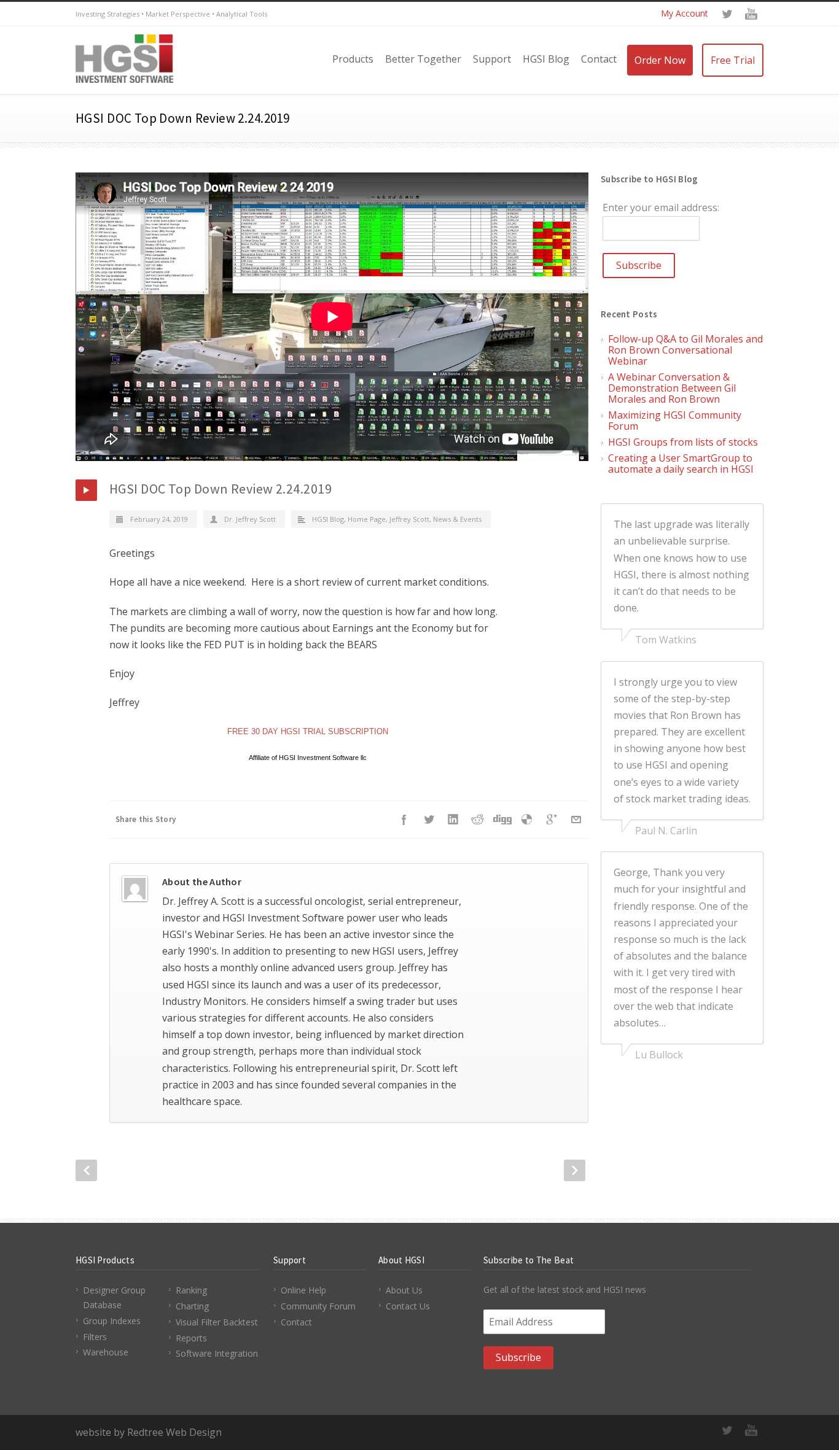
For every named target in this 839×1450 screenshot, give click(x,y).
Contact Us (408, 1306)
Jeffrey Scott (409, 519)
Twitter (726, 14)
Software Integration (217, 1353)
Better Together (423, 59)
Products (352, 59)
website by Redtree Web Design (149, 1432)
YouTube (751, 14)
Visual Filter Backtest (217, 1322)
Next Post (574, 1170)
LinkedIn (453, 819)
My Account (684, 13)
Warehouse (105, 1352)
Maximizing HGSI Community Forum (674, 420)
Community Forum (318, 1306)
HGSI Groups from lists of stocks (683, 442)
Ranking (191, 1290)
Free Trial (733, 60)
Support (492, 59)
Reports (191, 1338)
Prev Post (86, 1170)
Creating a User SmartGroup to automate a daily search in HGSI (681, 463)
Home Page (367, 519)
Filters (95, 1337)
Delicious (527, 819)
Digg (502, 819)
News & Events (457, 519)
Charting (192, 1306)
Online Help (303, 1290)
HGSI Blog (546, 59)
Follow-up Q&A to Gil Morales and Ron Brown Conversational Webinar (685, 350)
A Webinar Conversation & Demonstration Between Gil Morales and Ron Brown (672, 388)
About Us (404, 1290)
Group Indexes (112, 1321)
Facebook (404, 819)
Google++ (551, 819)
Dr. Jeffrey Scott (250, 519)
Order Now (659, 60)
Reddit (478, 819)
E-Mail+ (576, 819)
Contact (599, 59)
